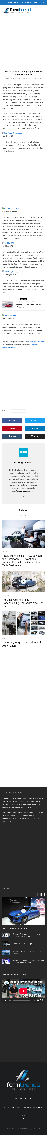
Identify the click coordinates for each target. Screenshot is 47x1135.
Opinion (5, 638)
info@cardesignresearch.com (23, 491)
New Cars (5, 596)
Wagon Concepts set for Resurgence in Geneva (29, 306)
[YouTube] (30, 1098)
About (6, 1107)
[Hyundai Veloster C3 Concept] (6, 943)
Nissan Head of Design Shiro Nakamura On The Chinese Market (28, 961)
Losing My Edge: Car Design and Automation (21, 644)
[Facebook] (11, 1098)
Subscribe (16, 1107)
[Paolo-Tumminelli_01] (23, 534)
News (26, 301)
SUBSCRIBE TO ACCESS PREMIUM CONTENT (23, 2)
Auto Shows (19, 301)
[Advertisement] (23, 40)
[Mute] (37, 1000)
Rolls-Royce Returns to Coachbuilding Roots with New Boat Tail (23, 603)
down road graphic (19, 411)
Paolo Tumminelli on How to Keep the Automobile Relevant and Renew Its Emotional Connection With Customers (22, 560)
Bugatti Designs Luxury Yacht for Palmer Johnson (29, 952)
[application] (23, 991)
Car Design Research (13, 79)
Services (27, 1107)
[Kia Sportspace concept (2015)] (7, 304)
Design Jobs (38, 1107)
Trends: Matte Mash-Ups (22, 943)
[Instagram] (21, 1098)
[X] (16, 1098)
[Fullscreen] (41, 1000)
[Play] (5, 1000)
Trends (31, 301)
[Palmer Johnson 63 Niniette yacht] (6, 952)
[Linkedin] (35, 1098)
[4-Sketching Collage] (23, 623)
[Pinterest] (25, 1098)
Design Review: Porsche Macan (15, 928)
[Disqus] (23, 683)
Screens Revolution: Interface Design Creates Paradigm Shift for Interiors (27, 935)
